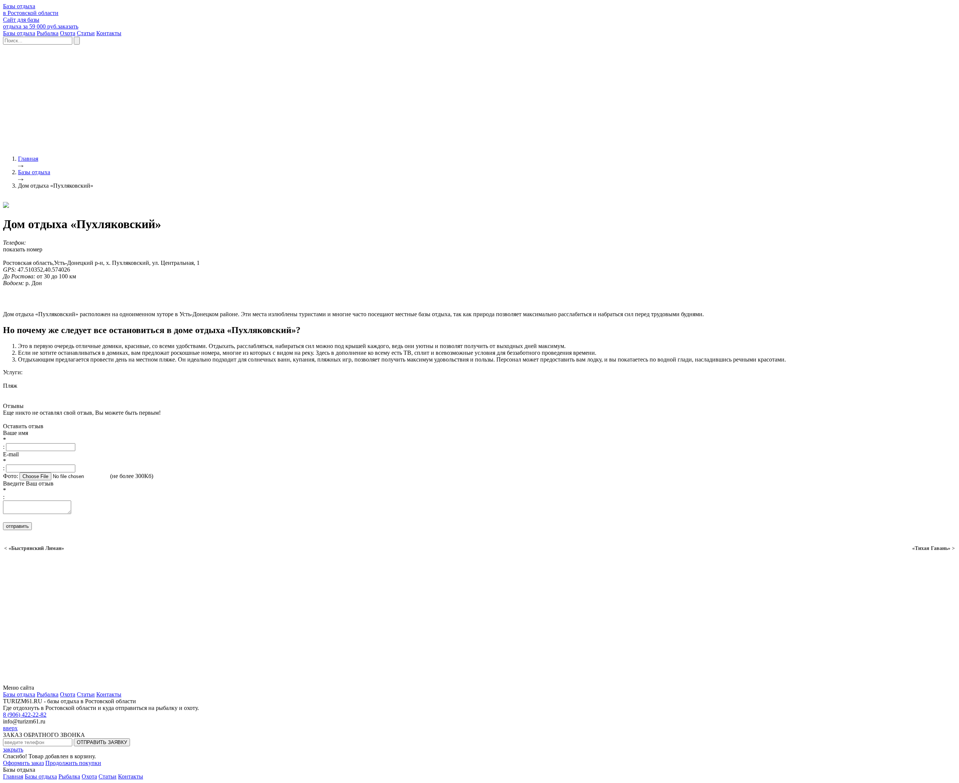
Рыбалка (47, 33)
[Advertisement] (228, 97)
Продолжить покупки (73, 763)
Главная (13, 776)
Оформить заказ (23, 763)
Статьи (86, 33)
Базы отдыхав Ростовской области (30, 9)
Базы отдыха (19, 33)
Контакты (108, 33)
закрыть (13, 749)
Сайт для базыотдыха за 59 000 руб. (40, 23)
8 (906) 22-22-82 (24, 714)
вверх (10, 728)
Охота (67, 33)
